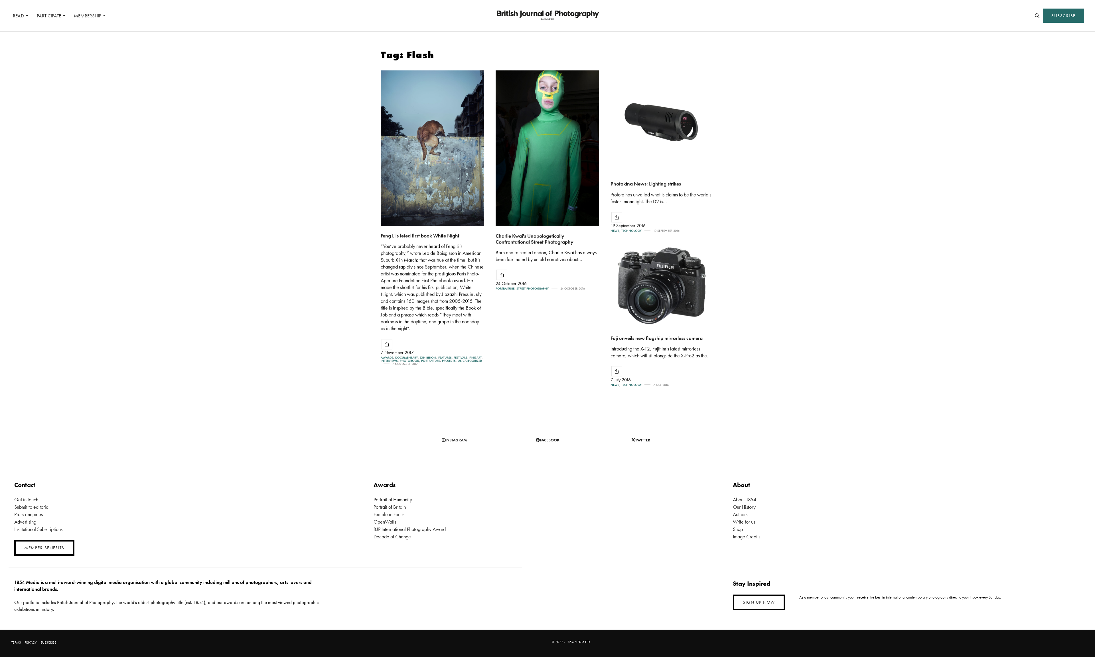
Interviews (389, 360)
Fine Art (475, 357)
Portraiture (430, 360)
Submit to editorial (32, 507)
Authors (740, 514)
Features (445, 357)
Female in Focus (389, 514)
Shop (738, 529)
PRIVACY (30, 642)
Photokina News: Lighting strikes (646, 184)
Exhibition (428, 357)
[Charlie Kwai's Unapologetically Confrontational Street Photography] (547, 148)
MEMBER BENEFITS (44, 548)
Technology (631, 230)
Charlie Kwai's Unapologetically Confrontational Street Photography (534, 238)
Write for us (744, 521)
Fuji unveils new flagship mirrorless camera (657, 338)
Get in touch (26, 499)
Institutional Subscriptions (38, 529)
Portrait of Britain (390, 507)
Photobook (409, 360)
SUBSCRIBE (1063, 16)
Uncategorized (470, 360)
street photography (532, 288)
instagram (456, 440)
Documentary (406, 357)
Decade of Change (392, 536)
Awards (387, 357)
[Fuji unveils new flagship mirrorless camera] (662, 286)
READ (18, 16)
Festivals (460, 357)
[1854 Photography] (547, 15)
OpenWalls (385, 521)
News (615, 230)
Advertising (25, 521)
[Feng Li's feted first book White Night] (432, 148)
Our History (744, 507)
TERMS (16, 642)
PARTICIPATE (49, 16)
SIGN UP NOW (759, 602)
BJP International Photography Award (410, 529)
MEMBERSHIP (87, 16)
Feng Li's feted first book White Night (420, 235)
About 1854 (744, 499)
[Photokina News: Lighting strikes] (662, 122)
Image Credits (746, 536)
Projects (449, 360)
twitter (642, 440)
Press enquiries (28, 514)
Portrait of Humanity (393, 499)
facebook (549, 440)
